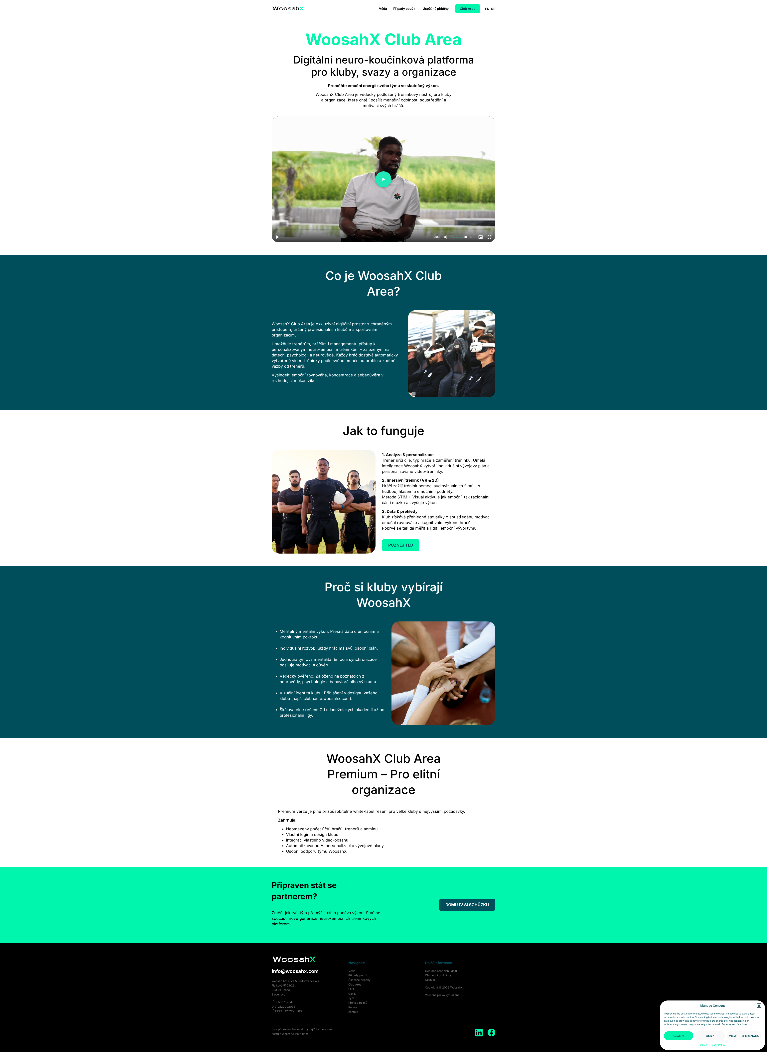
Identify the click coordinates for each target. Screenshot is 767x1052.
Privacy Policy (717, 1044)
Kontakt (353, 1011)
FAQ (351, 989)
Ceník (352, 993)
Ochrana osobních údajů (441, 971)
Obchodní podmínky (438, 975)
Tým (351, 998)
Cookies (702, 1044)
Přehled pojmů (357, 1002)
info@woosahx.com (295, 971)
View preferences (744, 1036)
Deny (710, 1036)
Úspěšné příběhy (436, 9)
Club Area (354, 984)
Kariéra (353, 1007)
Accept (679, 1036)
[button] (759, 1006)
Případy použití (404, 9)
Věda (383, 9)
